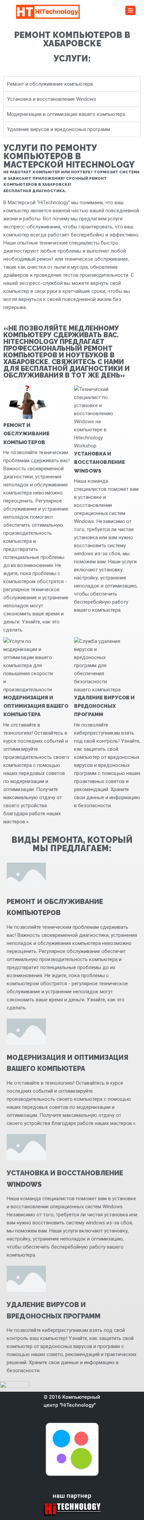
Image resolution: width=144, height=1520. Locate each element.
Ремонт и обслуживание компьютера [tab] (50, 84)
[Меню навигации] (130, 10)
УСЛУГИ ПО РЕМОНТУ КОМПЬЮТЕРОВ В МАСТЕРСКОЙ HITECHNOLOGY (69, 156)
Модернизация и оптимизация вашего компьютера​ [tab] (66, 114)
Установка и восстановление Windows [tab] (51, 99)
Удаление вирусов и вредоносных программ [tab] (58, 129)
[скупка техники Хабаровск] (48, 12)
